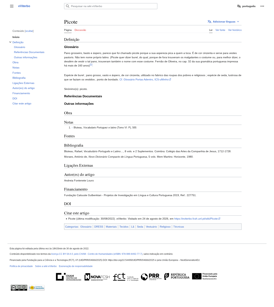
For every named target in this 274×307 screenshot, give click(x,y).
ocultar (29, 31)
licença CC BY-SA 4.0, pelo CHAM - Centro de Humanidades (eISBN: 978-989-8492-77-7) (96, 254)
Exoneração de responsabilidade (76, 266)
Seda (140, 226)
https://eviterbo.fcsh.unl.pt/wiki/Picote (196, 218)
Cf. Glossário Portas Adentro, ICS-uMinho (144, 79)
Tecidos (123, 226)
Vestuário (151, 226)
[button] (11, 6)
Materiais (111, 226)
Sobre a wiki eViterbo (46, 266)
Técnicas (178, 226)
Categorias (71, 226)
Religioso (165, 226)
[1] (91, 64)
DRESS (98, 226)
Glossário (86, 226)
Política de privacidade (21, 266)
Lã (132, 226)
